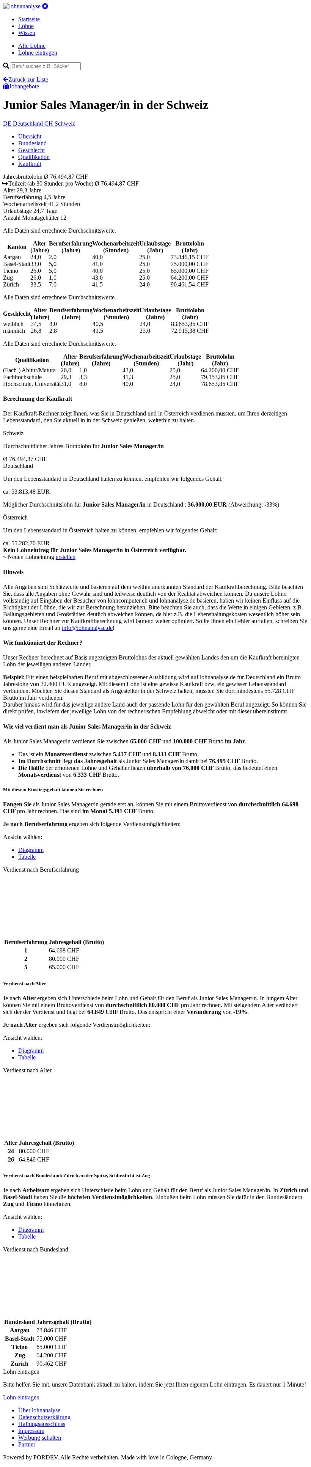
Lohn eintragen (21, 1397)
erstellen (65, 557)
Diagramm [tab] (31, 850)
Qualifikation (34, 157)
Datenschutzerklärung (44, 1417)
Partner (26, 1444)
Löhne (26, 26)
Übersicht (29, 136)
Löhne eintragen (37, 52)
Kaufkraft (29, 164)
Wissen (26, 33)
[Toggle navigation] (45, 6)
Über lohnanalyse (39, 1410)
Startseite (29, 19)
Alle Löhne (32, 45)
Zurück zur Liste (28, 79)
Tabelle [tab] (27, 856)
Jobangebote (24, 86)
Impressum (31, 1431)
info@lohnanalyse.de (87, 628)
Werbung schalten (39, 1437)
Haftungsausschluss (41, 1424)
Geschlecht (31, 150)
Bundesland (32, 143)
